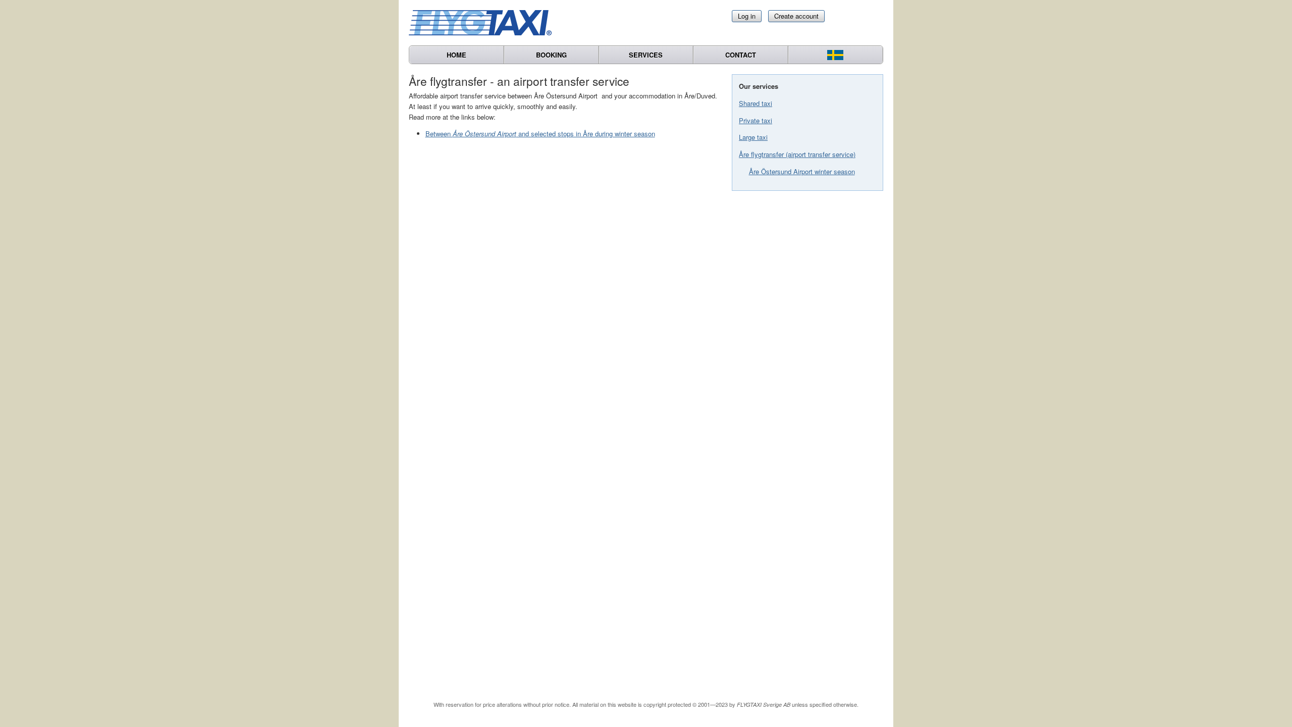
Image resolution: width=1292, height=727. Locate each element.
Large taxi (753, 137)
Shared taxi (755, 103)
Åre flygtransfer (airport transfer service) (797, 154)
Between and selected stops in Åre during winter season (540, 133)
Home (456, 55)
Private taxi (755, 120)
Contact (740, 55)
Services (646, 55)
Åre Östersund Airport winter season (802, 171)
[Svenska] (835, 55)
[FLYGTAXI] (484, 22)
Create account (796, 16)
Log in (747, 16)
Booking (551, 55)
